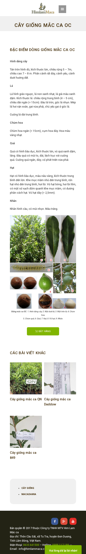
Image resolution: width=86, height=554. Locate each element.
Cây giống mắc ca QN (26, 399)
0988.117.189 (60, 544)
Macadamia (28, 494)
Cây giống (27, 488)
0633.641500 (31, 544)
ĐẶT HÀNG (45, 331)
